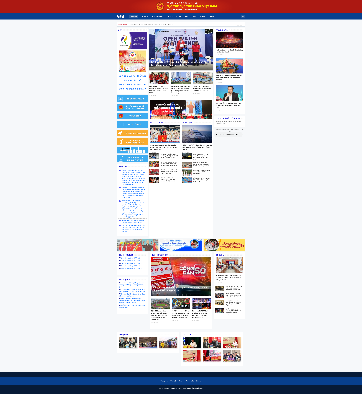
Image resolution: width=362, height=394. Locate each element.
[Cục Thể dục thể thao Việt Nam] (120, 16)
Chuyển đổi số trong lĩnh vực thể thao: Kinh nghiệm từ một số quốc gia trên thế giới (132, 285)
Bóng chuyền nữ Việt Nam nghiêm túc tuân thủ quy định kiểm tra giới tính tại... (169, 163)
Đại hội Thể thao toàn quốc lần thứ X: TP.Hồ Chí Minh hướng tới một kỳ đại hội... (228, 105)
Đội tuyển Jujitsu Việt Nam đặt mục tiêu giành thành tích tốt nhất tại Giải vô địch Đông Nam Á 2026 (163, 147)
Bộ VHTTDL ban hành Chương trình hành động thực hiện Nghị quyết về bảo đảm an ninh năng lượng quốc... (159, 315)
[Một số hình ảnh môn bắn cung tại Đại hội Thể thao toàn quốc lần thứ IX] (168, 338)
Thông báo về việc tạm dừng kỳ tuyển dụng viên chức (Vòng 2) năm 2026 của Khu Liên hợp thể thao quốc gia (162, 24)
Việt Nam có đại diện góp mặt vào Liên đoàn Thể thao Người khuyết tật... (234, 288)
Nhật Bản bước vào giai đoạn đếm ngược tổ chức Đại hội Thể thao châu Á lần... (201, 156)
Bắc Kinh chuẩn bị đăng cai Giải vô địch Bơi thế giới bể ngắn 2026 (201, 179)
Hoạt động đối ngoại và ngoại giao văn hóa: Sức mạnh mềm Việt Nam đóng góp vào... (229, 77)
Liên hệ (199, 381)
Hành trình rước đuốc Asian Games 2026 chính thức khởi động (201, 172)
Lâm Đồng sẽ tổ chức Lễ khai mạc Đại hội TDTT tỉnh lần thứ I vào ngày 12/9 (169, 155)
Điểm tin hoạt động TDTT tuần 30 (131, 266)
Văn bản (173, 381)
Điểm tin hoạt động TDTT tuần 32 (131, 261)
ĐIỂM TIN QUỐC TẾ (124, 280)
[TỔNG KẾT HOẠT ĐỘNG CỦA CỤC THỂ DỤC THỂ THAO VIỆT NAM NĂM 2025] (128, 338)
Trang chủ (164, 381)
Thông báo (190, 381)
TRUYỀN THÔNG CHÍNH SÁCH (160, 255)
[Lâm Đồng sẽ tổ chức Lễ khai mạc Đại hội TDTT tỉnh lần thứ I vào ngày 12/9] (154, 156)
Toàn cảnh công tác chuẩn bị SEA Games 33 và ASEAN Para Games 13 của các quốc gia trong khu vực (132, 300)
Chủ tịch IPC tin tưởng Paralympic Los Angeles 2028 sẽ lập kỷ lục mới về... (201, 164)
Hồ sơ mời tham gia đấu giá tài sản (130, 24)
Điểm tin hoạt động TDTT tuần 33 (131, 258)
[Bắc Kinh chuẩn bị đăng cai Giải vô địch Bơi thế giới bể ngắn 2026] (187, 180)
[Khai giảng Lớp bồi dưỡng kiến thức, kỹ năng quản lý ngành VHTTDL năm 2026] (219, 302)
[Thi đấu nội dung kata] (148, 338)
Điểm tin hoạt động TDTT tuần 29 (131, 268)
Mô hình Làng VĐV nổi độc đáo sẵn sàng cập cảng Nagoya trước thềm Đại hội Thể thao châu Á (197, 147)
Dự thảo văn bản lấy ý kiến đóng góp (228, 118)
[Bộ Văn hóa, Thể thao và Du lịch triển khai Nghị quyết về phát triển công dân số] (181, 276)
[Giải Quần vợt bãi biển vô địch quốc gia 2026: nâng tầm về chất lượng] (154, 172)
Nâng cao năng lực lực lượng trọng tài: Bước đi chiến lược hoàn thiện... (233, 295)
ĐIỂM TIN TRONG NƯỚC (126, 255)
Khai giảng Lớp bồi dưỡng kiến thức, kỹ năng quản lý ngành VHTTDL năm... (233, 303)
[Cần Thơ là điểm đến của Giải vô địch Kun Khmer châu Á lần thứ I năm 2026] (154, 180)
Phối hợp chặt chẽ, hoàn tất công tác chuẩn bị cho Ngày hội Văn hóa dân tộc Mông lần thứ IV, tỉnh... (229, 278)
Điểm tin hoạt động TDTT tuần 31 (131, 263)
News (181, 381)
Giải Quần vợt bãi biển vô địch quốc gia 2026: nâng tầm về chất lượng (169, 171)
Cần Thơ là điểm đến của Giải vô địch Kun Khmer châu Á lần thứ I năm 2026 (169, 179)
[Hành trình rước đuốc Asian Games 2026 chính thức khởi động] (187, 172)
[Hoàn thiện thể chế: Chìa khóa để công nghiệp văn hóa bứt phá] (229, 32)
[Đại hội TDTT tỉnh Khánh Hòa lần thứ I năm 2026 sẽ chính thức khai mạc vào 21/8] (203, 78)
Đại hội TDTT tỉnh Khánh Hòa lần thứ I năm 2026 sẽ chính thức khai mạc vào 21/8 (202, 89)
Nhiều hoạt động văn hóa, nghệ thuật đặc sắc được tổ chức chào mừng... (233, 311)
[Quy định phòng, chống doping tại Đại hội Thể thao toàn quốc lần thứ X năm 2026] (159, 78)
